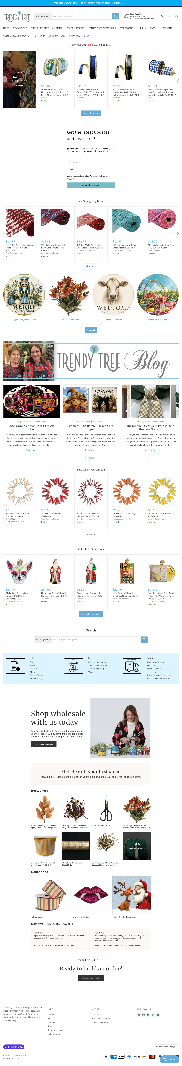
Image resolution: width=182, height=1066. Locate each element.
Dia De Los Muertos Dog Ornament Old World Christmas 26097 (17, 596)
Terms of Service (154, 668)
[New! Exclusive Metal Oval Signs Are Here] (31, 401)
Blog (87, 36)
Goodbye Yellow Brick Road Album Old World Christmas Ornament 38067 (161, 596)
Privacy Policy (72, 179)
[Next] (178, 79)
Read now (30, 450)
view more (91, 266)
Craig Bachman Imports (15, 253)
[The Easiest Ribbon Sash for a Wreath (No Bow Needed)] (150, 401)
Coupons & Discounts (97, 662)
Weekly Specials (75, 28)
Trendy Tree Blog (96, 668)
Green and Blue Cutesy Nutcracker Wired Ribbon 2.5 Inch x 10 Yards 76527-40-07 (54, 92)
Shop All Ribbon (91, 113)
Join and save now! (91, 185)
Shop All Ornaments (91, 614)
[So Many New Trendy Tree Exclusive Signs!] (91, 401)
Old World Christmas (14, 601)
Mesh (142, 28)
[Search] (115, 16)
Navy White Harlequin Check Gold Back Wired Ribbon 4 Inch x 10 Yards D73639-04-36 (162, 92)
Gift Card (40, 36)
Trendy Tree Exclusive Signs (46, 28)
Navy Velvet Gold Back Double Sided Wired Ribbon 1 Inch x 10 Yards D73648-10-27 (91, 92)
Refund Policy (153, 665)
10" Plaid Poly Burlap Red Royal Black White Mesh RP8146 (53, 248)
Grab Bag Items (57, 36)
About (32, 672)
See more (89, 457)
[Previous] (4, 79)
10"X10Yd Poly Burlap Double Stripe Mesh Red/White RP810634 (19, 248)
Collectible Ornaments (16, 36)
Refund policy (36, 678)
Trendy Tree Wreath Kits (102, 28)
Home (6, 28)
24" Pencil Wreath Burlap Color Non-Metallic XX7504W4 (17, 516)
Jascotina (44, 98)
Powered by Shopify (11, 1058)
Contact (33, 668)
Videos (91, 672)
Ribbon (154, 28)
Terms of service (37, 675)
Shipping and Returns (156, 662)
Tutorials (74, 36)
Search (33, 662)
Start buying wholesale (43, 744)
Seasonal (168, 28)
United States (165, 1047)
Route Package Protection (158, 675)
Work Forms (127, 28)
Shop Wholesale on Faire (158, 678)
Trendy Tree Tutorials (98, 665)
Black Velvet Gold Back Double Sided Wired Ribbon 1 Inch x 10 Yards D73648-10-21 (126, 92)
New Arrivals (20, 28)
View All (91, 330)
